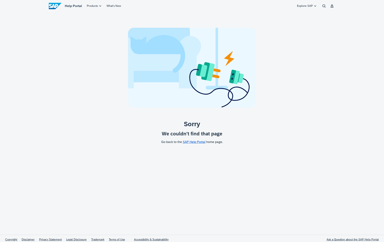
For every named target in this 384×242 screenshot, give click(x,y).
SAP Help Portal (194, 142)
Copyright (11, 239)
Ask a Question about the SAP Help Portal (353, 239)
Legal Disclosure (76, 239)
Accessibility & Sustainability (151, 239)
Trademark (97, 239)
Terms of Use (117, 239)
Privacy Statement (50, 239)
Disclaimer (28, 239)
